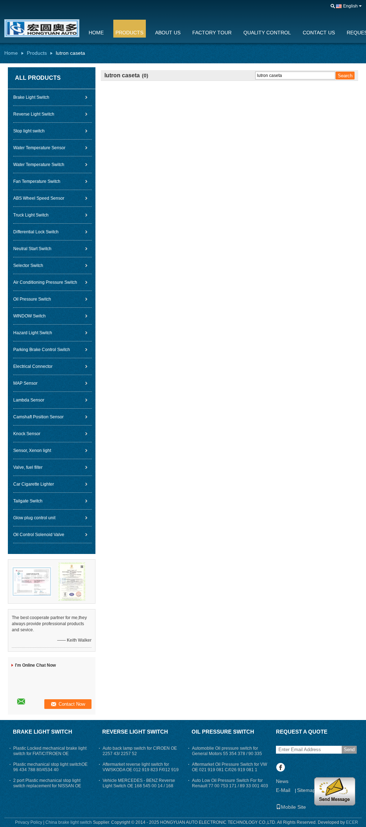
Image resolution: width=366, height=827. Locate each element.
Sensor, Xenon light (32, 450)
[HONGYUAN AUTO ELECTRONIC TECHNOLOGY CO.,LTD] (333, 6)
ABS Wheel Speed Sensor (38, 198)
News (282, 781)
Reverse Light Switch (33, 114)
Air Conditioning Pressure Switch (45, 282)
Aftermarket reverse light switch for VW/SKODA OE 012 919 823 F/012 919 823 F (141, 770)
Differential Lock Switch (36, 231)
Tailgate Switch (28, 501)
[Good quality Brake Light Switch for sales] (32, 581)
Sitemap (306, 790)
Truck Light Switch (31, 215)
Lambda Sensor (28, 400)
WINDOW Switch (29, 315)
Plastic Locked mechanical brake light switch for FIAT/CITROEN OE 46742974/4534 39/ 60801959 (49, 754)
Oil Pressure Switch (32, 299)
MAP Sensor (25, 383)
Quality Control (267, 32)
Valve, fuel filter (28, 467)
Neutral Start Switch (32, 248)
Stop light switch (29, 130)
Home (96, 32)
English (350, 6)
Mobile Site (293, 807)
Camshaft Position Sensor (38, 416)
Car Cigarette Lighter (33, 484)
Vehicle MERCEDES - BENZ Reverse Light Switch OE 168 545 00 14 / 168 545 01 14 (139, 786)
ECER (352, 822)
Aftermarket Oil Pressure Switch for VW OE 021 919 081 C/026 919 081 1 (229, 767)
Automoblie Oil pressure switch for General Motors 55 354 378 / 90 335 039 (227, 754)
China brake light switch (68, 822)
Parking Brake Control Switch (41, 349)
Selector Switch (28, 265)
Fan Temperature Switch (36, 181)
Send (349, 749)
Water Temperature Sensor (39, 147)
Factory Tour (212, 32)
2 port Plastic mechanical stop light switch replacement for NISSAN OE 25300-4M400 (47, 786)
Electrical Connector (33, 366)
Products (129, 32)
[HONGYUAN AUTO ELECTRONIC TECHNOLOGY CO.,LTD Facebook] (280, 768)
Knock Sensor (26, 433)
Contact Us (319, 32)
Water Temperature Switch (38, 164)
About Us (167, 32)
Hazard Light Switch (32, 332)
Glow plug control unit (34, 517)
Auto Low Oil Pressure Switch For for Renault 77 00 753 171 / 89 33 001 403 (230, 783)
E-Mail (283, 790)
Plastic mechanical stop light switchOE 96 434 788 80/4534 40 (50, 767)
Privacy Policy (28, 822)
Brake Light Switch (31, 97)
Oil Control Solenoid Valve (38, 534)
